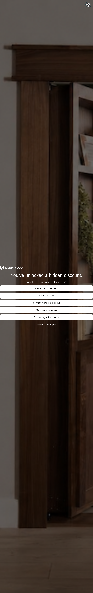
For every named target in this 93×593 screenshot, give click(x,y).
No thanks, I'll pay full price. (46, 325)
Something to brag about (46, 302)
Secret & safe (46, 295)
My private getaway (46, 310)
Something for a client (46, 288)
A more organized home (46, 317)
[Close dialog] (88, 4)
